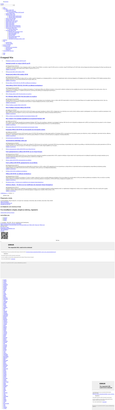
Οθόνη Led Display (5, 224)
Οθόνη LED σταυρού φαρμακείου (13, 25)
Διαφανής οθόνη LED (10, 19)
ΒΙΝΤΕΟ (5, 40)
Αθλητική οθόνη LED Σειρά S (15, 16)
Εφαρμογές (8, 49)
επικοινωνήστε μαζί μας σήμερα (7, 212)
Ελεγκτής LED (12, 35)
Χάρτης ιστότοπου (11, 223)
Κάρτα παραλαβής (12, 34)
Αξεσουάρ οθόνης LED (11, 30)
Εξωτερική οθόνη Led (14, 224)
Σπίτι (4, 7)
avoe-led (2, 230)
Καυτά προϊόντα (4, 223)
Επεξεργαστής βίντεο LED (14, 36)
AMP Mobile (18, 223)
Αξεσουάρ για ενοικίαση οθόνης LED (17, 38)
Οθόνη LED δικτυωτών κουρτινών (13, 26)
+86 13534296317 (4, 229)
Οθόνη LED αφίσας (10, 24)
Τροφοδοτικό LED (13, 37)
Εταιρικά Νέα (9, 42)
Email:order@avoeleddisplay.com (8, 228)
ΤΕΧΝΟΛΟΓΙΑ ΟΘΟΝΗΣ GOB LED (16, 140)
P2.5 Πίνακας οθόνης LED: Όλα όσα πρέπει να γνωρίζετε (21, 96)
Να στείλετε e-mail (5, 227)
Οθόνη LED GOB (10, 10)
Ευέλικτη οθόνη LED (13, 29)
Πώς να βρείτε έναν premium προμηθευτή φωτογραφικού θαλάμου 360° (25, 118)
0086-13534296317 (5, 201)
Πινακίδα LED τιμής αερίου (12, 20)
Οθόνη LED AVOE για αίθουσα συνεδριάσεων (18, 173)
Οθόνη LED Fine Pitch (11, 18)
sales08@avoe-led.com (5, 204)
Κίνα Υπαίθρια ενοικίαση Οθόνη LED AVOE (18, 107)
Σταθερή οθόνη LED (10, 13)
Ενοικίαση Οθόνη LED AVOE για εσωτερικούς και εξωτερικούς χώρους (25, 129)
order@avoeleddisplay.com (6, 203)
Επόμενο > (5, 193)
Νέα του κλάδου (9, 43)
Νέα (4, 41)
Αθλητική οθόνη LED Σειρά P (15, 17)
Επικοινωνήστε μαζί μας (8, 50)
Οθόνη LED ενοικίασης (11, 11)
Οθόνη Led (42, 224)
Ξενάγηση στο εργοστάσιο (11, 47)
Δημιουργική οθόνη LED (11, 28)
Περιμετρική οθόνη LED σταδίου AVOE (17, 74)
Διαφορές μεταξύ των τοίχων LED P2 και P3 (18, 63)
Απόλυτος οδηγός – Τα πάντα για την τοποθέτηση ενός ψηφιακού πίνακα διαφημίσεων (29, 184)
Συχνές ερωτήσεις (7, 44)
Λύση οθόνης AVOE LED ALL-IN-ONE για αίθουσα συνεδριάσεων (24, 85)
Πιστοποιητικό (9, 48)
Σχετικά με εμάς (6, 46)
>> (8, 193)
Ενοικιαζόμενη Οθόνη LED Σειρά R (16, 12)
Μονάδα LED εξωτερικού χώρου (16, 31)
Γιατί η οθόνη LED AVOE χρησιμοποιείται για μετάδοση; (22, 162)
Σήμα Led (37, 224)
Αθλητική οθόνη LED (10, 14)
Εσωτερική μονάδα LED (14, 32)
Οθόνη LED (31, 224)
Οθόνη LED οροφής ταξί (11, 22)
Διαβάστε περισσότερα (11, 69)
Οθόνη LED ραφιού (10, 23)
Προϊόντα (5, 8)
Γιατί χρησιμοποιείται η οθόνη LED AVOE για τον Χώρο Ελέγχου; (24, 151)
